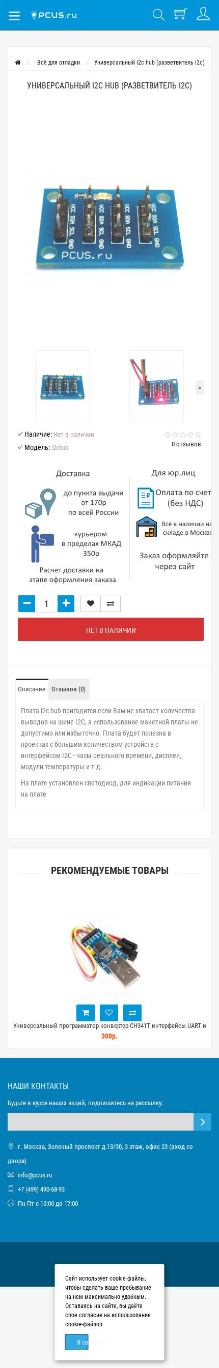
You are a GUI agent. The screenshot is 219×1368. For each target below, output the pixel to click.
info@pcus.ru (35, 1175)
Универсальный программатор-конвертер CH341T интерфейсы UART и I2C (109, 1030)
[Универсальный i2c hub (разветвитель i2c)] (109, 225)
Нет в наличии (111, 630)
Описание (31, 689)
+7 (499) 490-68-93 (41, 1189)
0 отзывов (186, 444)
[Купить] (85, 1013)
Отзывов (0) (68, 689)
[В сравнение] (110, 603)
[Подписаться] (202, 1122)
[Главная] (17, 62)
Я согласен (83, 1342)
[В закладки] (90, 603)
